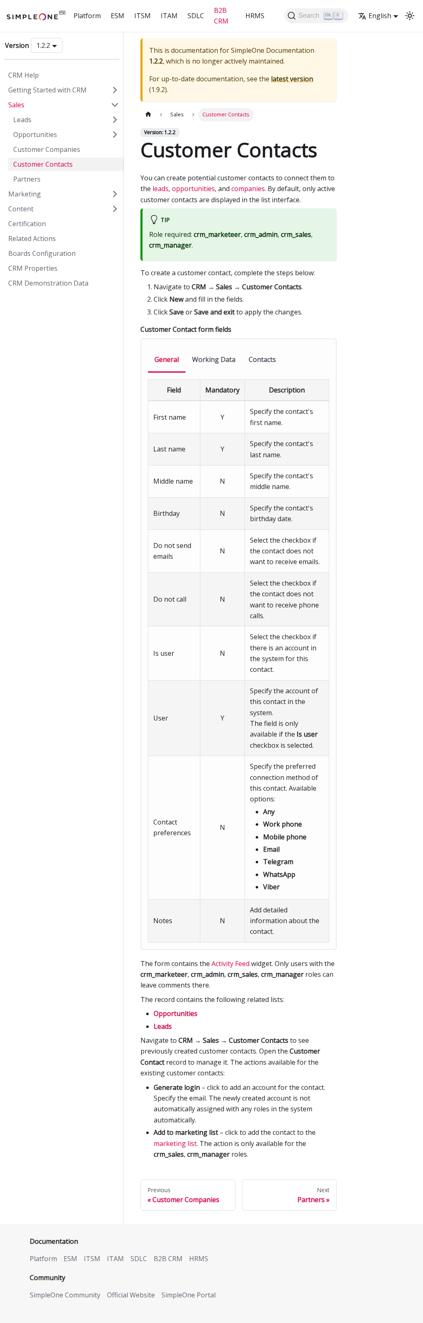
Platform (87, 15)
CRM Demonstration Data (48, 283)
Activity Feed (231, 963)
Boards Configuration (42, 253)
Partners (26, 179)
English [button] (379, 15)
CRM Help (23, 75)
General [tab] (166, 359)
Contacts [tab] (262, 359)
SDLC (196, 15)
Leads (22, 119)
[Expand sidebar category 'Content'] (115, 208)
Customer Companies (46, 149)
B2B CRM (221, 16)
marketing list (175, 1143)
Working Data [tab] (213, 359)
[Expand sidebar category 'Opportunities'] (115, 134)
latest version (292, 78)
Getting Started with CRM (47, 89)
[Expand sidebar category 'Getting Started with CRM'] (115, 90)
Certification (27, 223)
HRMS (254, 15)
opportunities (193, 188)
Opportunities (35, 134)
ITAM (169, 15)
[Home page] (148, 114)
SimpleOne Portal (189, 1294)
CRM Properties (32, 268)
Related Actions (32, 238)
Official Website (131, 1294)
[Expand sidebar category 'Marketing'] (115, 194)
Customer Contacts (43, 164)
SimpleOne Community (65, 1294)
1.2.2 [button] (43, 45)
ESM (117, 15)
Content (20, 208)
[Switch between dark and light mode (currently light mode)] (409, 15)
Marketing (24, 193)
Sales (16, 104)
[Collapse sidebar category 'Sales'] (115, 104)
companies (248, 188)
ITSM (142, 15)
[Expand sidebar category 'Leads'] (115, 119)
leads (160, 188)
